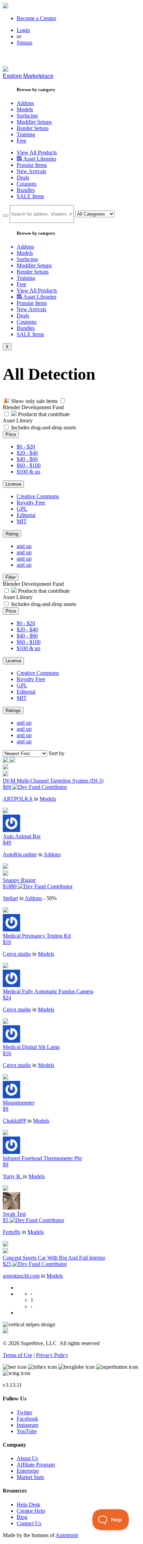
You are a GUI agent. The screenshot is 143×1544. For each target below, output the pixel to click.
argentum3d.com (21, 1276)
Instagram (27, 1425)
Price (11, 434)
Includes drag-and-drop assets (43, 427)
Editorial (26, 515)
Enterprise (28, 1471)
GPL (22, 509)
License (13, 484)
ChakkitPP (14, 1121)
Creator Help (31, 1511)
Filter (11, 577)
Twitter (24, 1412)
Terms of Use (17, 1355)
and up (24, 546)
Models (48, 799)
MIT (22, 521)
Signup (24, 43)
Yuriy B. (13, 1176)
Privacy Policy (52, 1355)
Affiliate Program (36, 1465)
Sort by (57, 753)
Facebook (27, 1419)
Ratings (13, 710)
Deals (23, 177)
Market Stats (30, 1477)
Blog (22, 1517)
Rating (12, 533)
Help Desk (28, 1504)
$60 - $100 (29, 465)
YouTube (27, 1431)
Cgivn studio (17, 954)
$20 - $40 (27, 453)
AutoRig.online (20, 854)
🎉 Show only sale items (30, 401)
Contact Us (29, 1523)
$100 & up (28, 472)
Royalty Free (31, 503)
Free (21, 141)
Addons (52, 854)
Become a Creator (36, 18)
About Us (27, 1458)
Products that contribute (43, 414)
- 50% (50, 898)
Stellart (10, 898)
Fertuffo (11, 1232)
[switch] (62, 400)
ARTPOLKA (18, 799)
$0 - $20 (26, 447)
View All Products (37, 152)
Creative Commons (38, 496)
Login (23, 30)
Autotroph (67, 1535)
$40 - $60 (27, 459)
